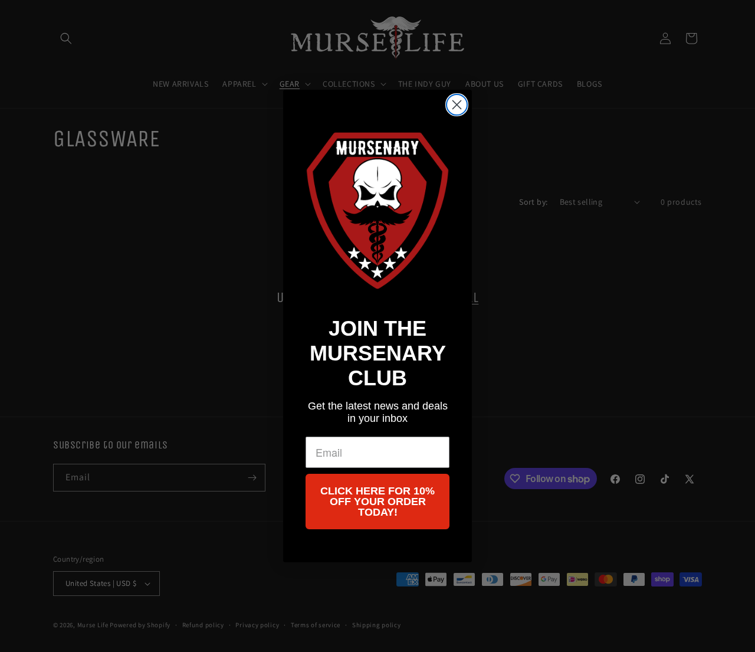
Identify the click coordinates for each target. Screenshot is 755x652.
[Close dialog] (457, 104)
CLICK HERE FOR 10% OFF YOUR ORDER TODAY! (377, 501)
